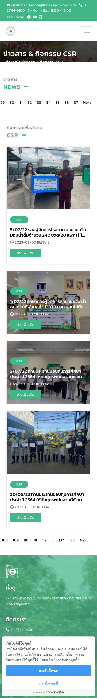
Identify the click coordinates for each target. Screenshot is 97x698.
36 (67, 102)
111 (35, 540)
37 (76, 102)
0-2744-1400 (22, 629)
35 (57, 102)
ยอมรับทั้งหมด (48, 671)
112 (44, 540)
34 (48, 102)
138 (72, 540)
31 (21, 102)
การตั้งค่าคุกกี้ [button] (48, 683)
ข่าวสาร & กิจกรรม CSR (42, 62)
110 (26, 540)
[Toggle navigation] (87, 30)
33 (39, 102)
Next (84, 540)
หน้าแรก (10, 62)
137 (61, 540)
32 (30, 102)
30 (12, 102)
